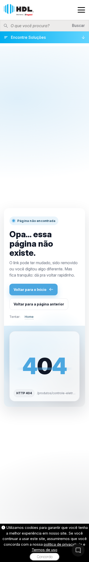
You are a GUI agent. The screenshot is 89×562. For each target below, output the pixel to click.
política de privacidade (63, 544)
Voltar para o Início (30, 289)
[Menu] (81, 10)
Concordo (44, 557)
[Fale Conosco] (78, 550)
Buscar (78, 25)
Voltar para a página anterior (39, 304)
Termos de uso (44, 549)
